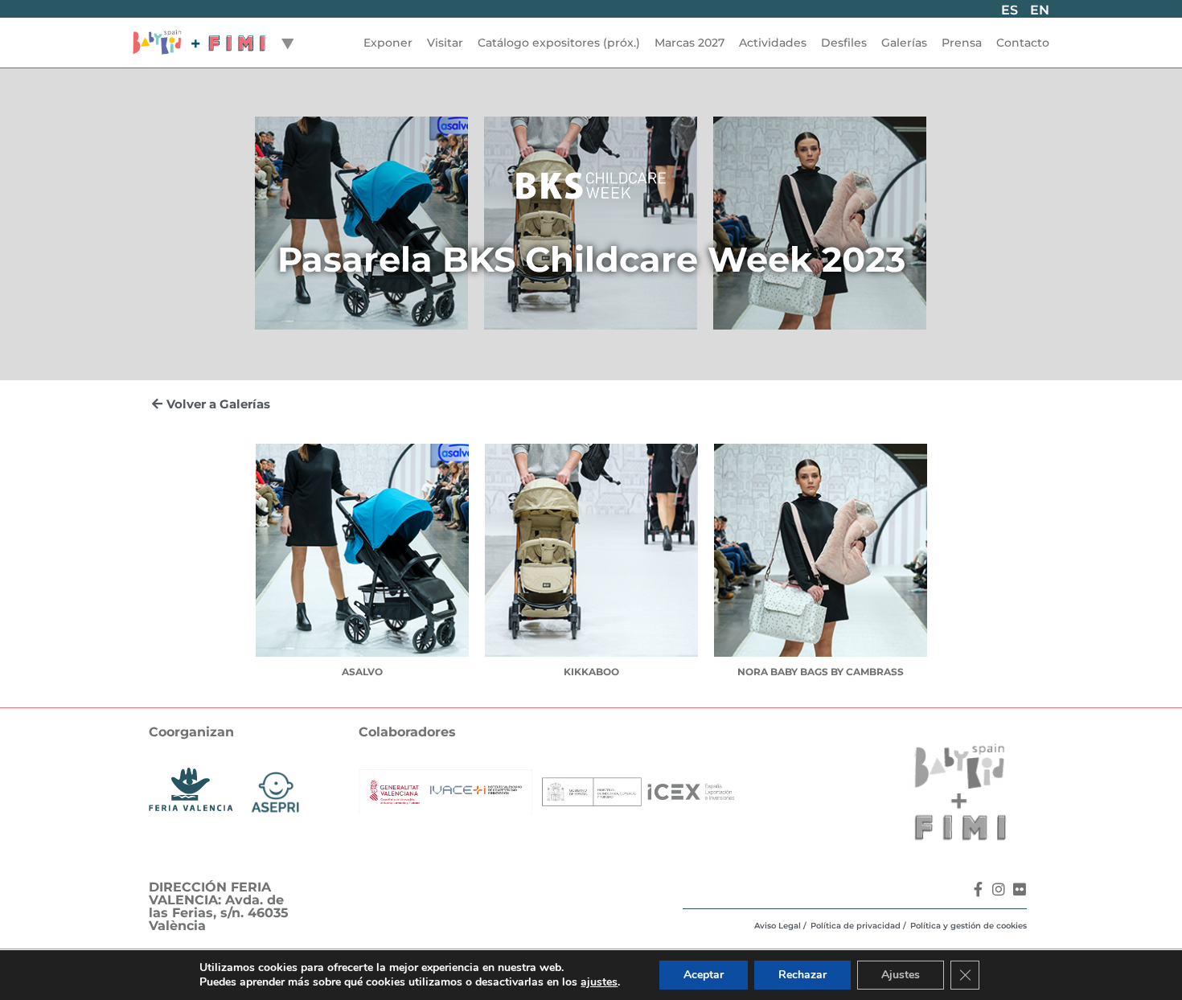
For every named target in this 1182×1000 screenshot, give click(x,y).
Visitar (445, 42)
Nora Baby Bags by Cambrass (820, 672)
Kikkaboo (591, 672)
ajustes (599, 982)
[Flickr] (1019, 889)
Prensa (962, 42)
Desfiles (844, 42)
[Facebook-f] (978, 889)
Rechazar (802, 974)
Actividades (772, 42)
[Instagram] (998, 889)
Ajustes (900, 974)
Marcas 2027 (689, 42)
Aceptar (703, 974)
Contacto (1022, 42)
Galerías (904, 42)
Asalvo (362, 672)
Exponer (387, 42)
